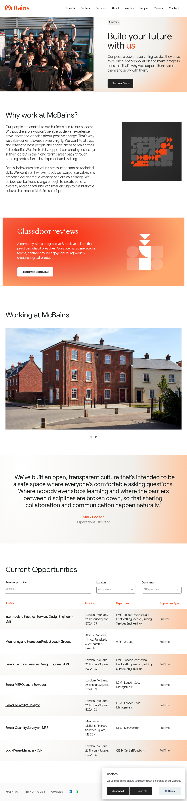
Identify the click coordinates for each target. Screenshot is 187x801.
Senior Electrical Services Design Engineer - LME (37, 664)
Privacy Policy (34, 791)
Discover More (120, 83)
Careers (158, 8)
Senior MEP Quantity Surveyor (25, 685)
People (144, 8)
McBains (12, 791)
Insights (129, 8)
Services (101, 8)
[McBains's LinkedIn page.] (70, 792)
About (115, 8)
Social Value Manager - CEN (23, 750)
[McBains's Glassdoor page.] (76, 792)
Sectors (85, 8)
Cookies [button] (57, 791)
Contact (174, 8)
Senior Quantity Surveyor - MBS (26, 728)
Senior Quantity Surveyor (22, 705)
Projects (70, 8)
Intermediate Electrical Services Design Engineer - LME (38, 619)
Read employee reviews (35, 272)
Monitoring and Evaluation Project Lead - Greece (38, 642)
